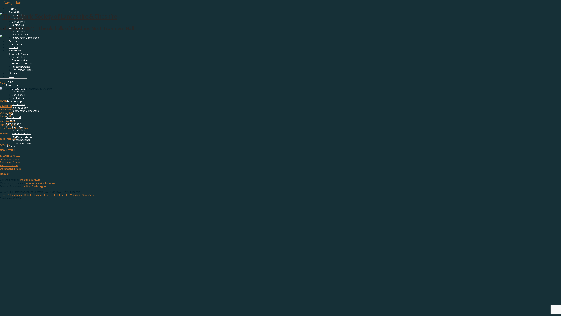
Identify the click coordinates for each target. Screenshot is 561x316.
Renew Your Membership (14, 128)
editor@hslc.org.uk (35, 186)
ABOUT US (6, 106)
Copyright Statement (55, 195)
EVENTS (4, 133)
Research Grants (9, 165)
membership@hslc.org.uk (40, 183)
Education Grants (9, 159)
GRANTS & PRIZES (10, 155)
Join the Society (8, 124)
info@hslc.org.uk (30, 179)
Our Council (6, 112)
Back (2, 83)
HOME (3, 100)
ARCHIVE (5, 144)
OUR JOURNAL (8, 139)
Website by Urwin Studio (83, 195)
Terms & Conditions (11, 195)
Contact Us (6, 116)
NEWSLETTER (7, 150)
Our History (6, 109)
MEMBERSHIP (7, 121)
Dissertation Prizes (10, 168)
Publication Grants (10, 162)
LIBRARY (4, 174)
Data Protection (33, 195)
